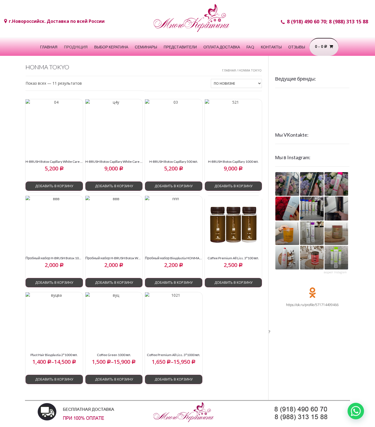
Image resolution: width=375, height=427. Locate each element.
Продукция (76, 47)
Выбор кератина (111, 47)
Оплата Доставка (221, 47)
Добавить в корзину (54, 186)
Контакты (271, 47)
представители (180, 47)
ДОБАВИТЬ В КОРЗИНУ (54, 379)
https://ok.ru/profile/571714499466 (312, 304)
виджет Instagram (335, 272)
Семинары (146, 47)
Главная (48, 47)
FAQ (250, 47)
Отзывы (296, 47)
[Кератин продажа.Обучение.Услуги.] (191, 20)
